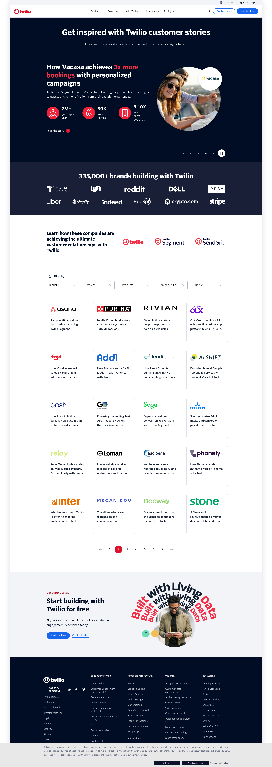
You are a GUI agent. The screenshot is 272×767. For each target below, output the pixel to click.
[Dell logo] (177, 189)
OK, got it (167, 763)
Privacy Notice (93, 754)
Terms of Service (138, 754)
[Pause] (221, 153)
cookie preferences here (186, 751)
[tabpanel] (136, 97)
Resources (151, 11)
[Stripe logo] (217, 201)
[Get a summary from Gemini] (77, 689)
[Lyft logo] (96, 189)
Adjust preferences (195, 763)
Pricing (168, 11)
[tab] (183, 153)
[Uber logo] (54, 201)
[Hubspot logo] (143, 201)
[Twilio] (22, 11)
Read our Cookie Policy (219, 763)
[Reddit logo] (134, 189)
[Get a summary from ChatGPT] (70, 689)
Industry (54, 284)
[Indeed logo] (111, 201)
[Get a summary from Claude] (84, 689)
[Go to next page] (171, 549)
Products (95, 11)
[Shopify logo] (80, 201)
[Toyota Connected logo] (57, 189)
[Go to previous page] (101, 549)
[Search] (208, 11)
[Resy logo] (216, 189)
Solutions (113, 11)
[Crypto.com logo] (181, 201)
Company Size (167, 284)
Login (253, 2)
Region (199, 284)
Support (241, 2)
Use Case (91, 284)
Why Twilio (132, 11)
